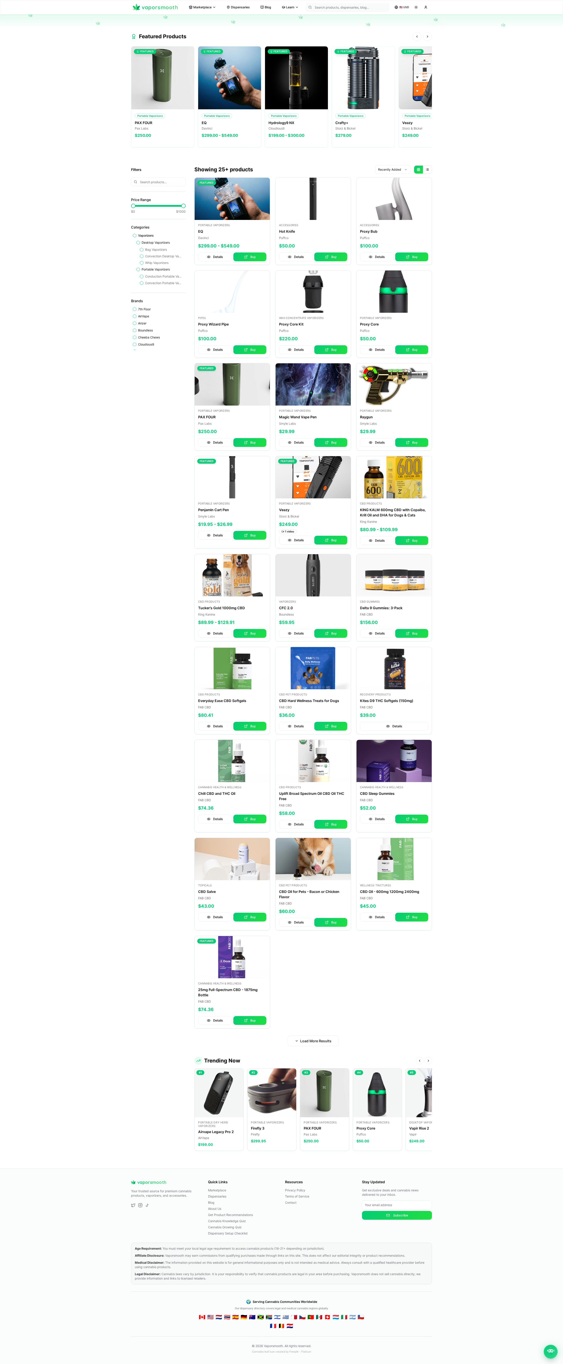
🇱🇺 (336, 1317)
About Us (214, 1208)
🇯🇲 (260, 1317)
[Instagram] (140, 1205)
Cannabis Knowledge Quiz (227, 1221)
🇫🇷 (273, 1326)
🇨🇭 (327, 1317)
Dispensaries (240, 7)
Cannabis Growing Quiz (225, 1227)
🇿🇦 (269, 1317)
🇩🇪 (244, 1317)
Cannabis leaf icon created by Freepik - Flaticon (281, 1351)
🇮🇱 (277, 1317)
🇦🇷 (352, 1317)
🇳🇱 (219, 1317)
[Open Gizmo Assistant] (551, 1352)
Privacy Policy (295, 1190)
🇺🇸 (210, 1317)
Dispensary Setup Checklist (228, 1233)
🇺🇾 (285, 1317)
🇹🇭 (227, 1317)
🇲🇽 (319, 1317)
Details (218, 257)
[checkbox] (134, 235)
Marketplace (202, 7)
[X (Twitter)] (133, 1205)
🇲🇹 (294, 1317)
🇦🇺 (252, 1317)
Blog (268, 7)
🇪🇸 (235, 1317)
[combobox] (392, 169)
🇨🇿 (302, 1317)
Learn (290, 7)
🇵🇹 (310, 1317)
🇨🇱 (361, 1317)
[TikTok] (147, 1205)
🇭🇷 (290, 1326)
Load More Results (315, 1041)
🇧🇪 (281, 1326)
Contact (290, 1202)
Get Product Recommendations (230, 1215)
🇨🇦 (202, 1317)
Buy (253, 257)
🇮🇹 (344, 1317)
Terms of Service (297, 1196)
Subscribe (400, 1215)
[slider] (133, 206)
